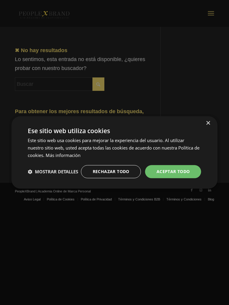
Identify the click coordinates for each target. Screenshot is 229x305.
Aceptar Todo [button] (173, 171)
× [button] (208, 123)
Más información (63, 155)
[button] (53, 171)
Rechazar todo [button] (111, 171)
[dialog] (114, 152)
